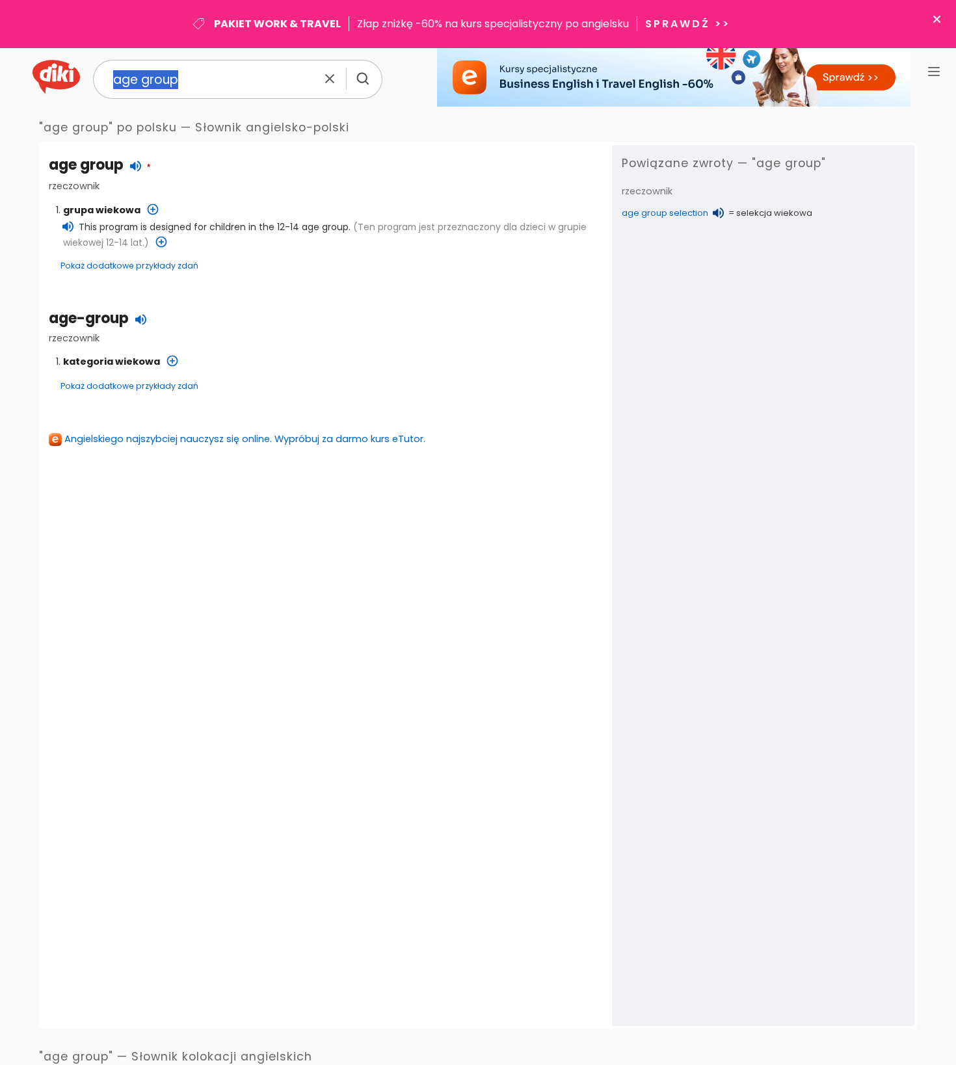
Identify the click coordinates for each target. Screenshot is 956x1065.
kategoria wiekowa (111, 361)
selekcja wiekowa (774, 213)
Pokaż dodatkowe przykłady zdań (129, 265)
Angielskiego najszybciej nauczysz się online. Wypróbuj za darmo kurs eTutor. (244, 438)
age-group (89, 318)
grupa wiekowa (101, 210)
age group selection (665, 213)
